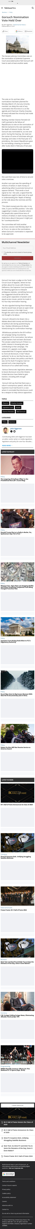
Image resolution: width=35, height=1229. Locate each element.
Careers (4, 1201)
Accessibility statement (9, 1197)
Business (4, 12)
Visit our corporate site (16, 1168)
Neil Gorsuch (21, 412)
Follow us (20, 31)
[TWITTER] (11, 431)
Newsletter (29, 31)
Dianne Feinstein (8, 412)
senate (18, 407)
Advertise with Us (7, 1205)
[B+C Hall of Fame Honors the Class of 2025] (17, 1117)
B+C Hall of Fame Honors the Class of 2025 (18, 1123)
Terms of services (23, 263)
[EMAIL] (14, 431)
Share (6, 31)
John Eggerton (8, 25)
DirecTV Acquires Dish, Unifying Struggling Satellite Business (16, 1139)
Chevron (5, 403)
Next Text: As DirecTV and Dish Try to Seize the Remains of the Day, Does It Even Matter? (18, 1148)
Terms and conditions (8, 1181)
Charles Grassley (16, 403)
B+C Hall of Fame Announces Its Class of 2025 (18, 1131)
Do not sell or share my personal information (15, 1213)
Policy (10, 12)
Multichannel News (19, 25)
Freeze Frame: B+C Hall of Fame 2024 (18, 1156)
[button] (2, 8)
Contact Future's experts (9, 1185)
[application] (17, 160)
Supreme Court (8, 407)
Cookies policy (6, 1193)
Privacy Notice (25, 265)
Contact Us (5, 1209)
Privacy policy (6, 1189)
